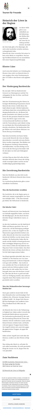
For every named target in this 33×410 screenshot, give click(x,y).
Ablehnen (16, 399)
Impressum (27, 408)
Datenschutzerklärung (18, 408)
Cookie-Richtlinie (7, 408)
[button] (30, 374)
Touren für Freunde (12, 12)
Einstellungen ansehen (16, 404)
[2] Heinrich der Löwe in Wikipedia (14, 370)
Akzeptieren (16, 394)
